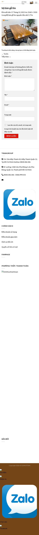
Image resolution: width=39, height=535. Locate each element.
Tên (6, 95)
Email (6, 105)
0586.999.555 (20, 175)
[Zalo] (19, 204)
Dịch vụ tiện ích (7, 242)
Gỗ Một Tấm (24, 3)
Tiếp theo (6, 57)
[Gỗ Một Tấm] (10, 1)
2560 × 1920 (32, 12)
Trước (5, 54)
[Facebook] (2, 185)
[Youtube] (4, 185)
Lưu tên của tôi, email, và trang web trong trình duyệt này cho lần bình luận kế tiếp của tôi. (18, 128)
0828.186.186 (9, 175)
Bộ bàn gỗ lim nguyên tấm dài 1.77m (19, 15)
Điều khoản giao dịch (9, 237)
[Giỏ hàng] (31, 2)
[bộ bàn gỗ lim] (19, 32)
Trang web (7, 115)
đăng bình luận (30, 50)
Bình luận (8, 76)
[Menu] (36, 2)
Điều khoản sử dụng (9, 232)
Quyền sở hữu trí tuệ (10, 247)
